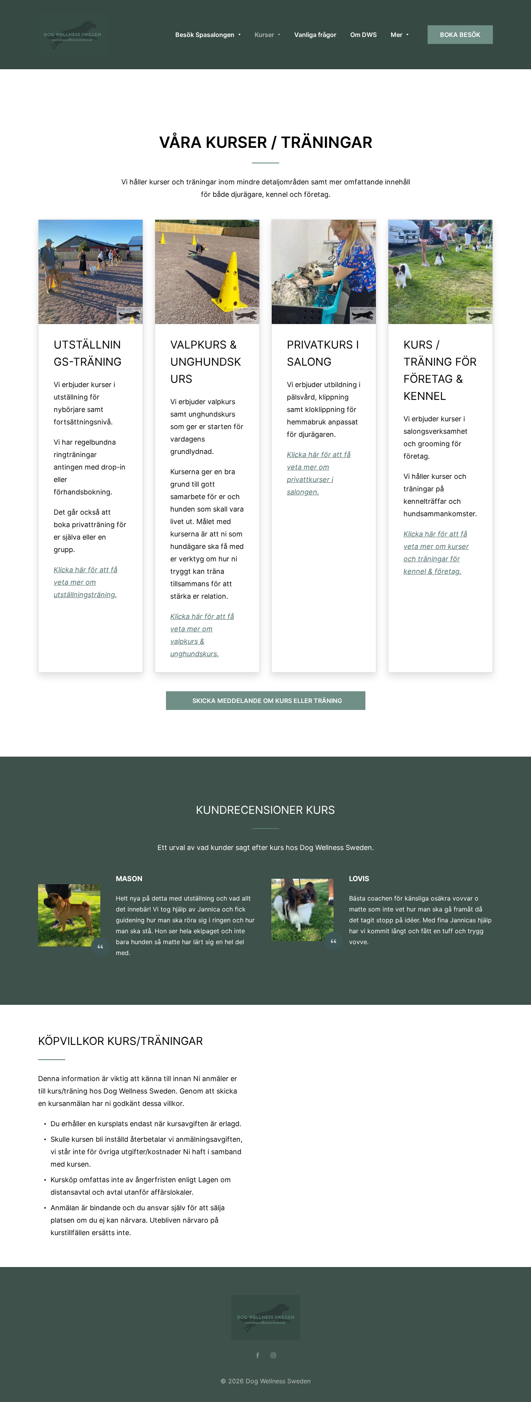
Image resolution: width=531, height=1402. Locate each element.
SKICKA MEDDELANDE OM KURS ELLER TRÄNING (265, 701)
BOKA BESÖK (460, 35)
